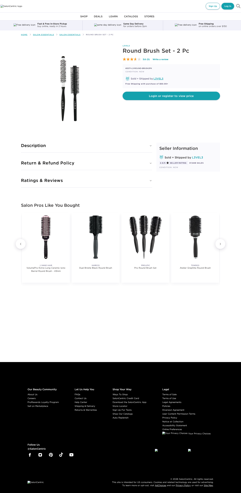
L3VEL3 (126, 46)
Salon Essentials (43, 34)
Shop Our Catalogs (123, 413)
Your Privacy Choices (199, 433)
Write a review (160, 59)
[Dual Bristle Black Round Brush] (95, 237)
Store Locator (120, 406)
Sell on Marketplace (38, 406)
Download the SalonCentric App (129, 402)
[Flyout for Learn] (113, 18)
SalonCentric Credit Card (126, 398)
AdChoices (160, 485)
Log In (227, 6)
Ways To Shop (120, 394)
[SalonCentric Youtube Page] (71, 455)
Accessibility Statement (174, 425)
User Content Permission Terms (178, 413)
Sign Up (213, 6)
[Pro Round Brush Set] (145, 237)
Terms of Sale (169, 394)
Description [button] (33, 145)
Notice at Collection (172, 421)
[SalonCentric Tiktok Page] (61, 455)
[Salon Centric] (11, 6)
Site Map (208, 485)
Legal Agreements (171, 402)
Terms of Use (169, 398)
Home (24, 34)
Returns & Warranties (86, 410)
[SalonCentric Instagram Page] (40, 455)
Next (220, 244)
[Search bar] (238, 6)
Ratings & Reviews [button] (42, 180)
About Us (32, 394)
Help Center (81, 402)
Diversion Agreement (173, 410)
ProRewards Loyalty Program (43, 402)
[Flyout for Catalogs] (131, 18)
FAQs (77, 394)
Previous (21, 244)
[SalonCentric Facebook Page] (30, 455)
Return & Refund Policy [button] (47, 163)
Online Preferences (172, 429)
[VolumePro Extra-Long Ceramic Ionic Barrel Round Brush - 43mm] (45, 237)
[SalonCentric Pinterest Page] (51, 455)
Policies (166, 406)
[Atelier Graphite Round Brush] (195, 237)
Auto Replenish (120, 417)
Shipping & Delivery (85, 406)
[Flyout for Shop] (84, 18)
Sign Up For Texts (122, 410)
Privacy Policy (169, 417)
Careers (32, 398)
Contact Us (80, 398)
